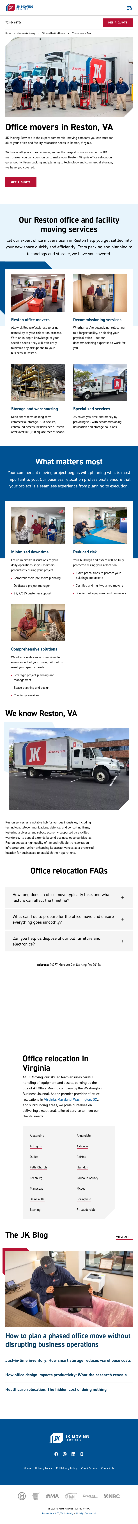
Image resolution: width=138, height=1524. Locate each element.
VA (61, 1513)
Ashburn (82, 1146)
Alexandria (37, 1136)
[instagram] (65, 1455)
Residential (47, 1513)
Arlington (36, 1146)
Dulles (34, 1157)
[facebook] (56, 1455)
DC (58, 1513)
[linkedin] (73, 1455)
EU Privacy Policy (66, 1468)
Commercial (90, 1513)
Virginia (50, 1099)
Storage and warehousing (34, 409)
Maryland (65, 1099)
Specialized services (91, 409)
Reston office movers (30, 320)
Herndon (82, 1167)
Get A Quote (118, 22)
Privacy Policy (43, 1468)
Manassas (36, 1189)
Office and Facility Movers (53, 33)
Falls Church (38, 1167)
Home (8, 33)
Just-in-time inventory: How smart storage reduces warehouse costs (68, 1360)
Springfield (84, 1199)
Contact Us (107, 1468)
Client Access (89, 1468)
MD (54, 1513)
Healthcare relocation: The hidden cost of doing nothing (56, 1389)
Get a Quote (21, 182)
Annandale (84, 1136)
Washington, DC (85, 1099)
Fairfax (81, 1157)
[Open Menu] (129, 8)
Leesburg (36, 1178)
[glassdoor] (82, 1455)
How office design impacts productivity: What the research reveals (66, 1375)
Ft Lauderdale (86, 1210)
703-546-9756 (13, 22)
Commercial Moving (26, 33)
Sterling (35, 1210)
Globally (79, 1513)
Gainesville (37, 1199)
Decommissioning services (97, 320)
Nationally (68, 1513)
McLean (82, 1189)
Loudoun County (87, 1178)
